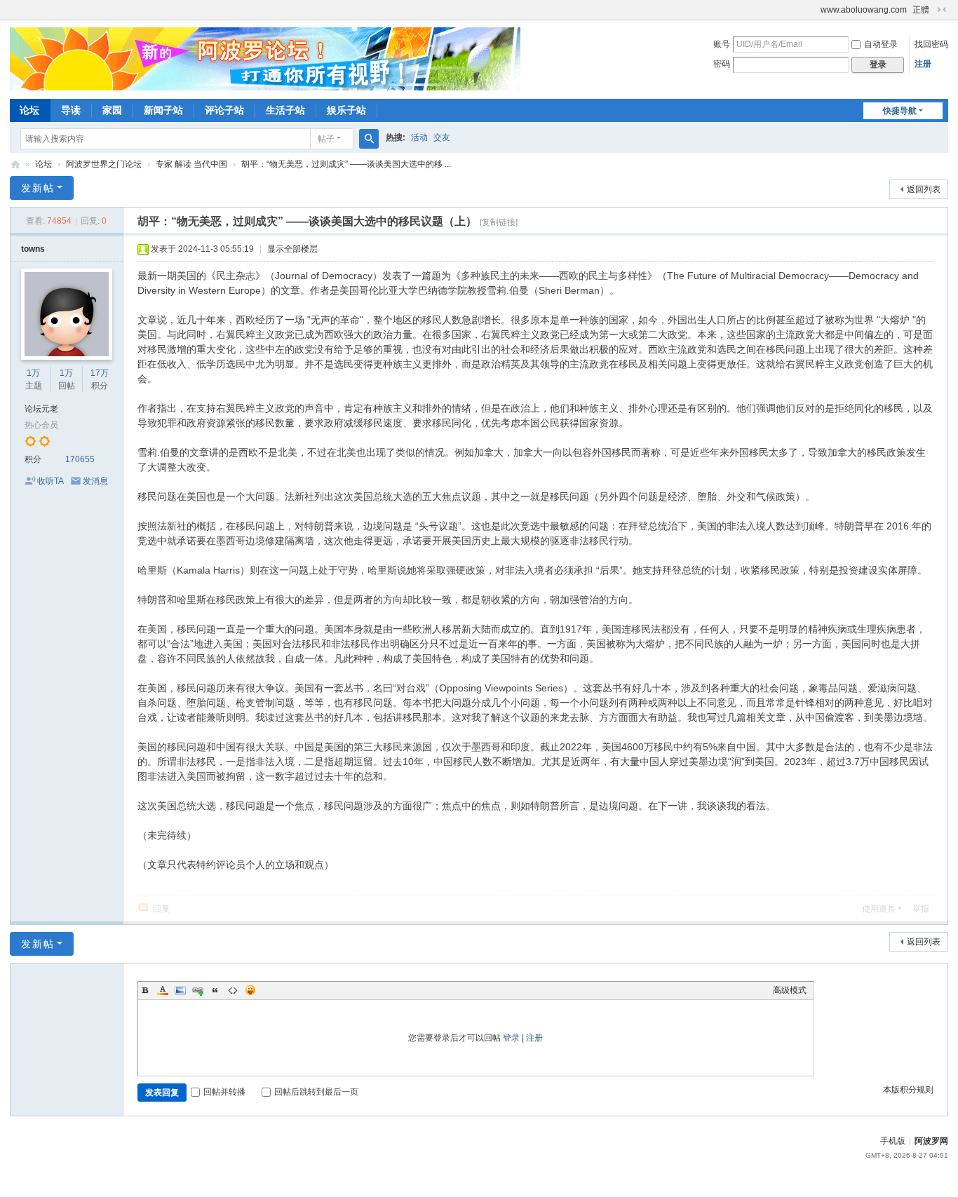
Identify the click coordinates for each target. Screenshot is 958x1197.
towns (33, 249)
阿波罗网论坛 (15, 164)
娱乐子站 (346, 110)
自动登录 (881, 44)
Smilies (250, 990)
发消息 (95, 481)
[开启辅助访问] (814, 10)
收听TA (50, 481)
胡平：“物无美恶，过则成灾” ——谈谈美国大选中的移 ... (346, 164)
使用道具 (879, 909)
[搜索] (369, 139)
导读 (71, 110)
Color (163, 990)
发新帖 (38, 188)
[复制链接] (499, 222)
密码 (721, 64)
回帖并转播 (224, 1092)
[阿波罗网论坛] (265, 58)
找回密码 (931, 44)
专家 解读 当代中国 (191, 164)
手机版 (892, 1141)
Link (198, 990)
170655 (80, 459)
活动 (419, 137)
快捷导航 (900, 111)
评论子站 (224, 110)
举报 (920, 909)
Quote (215, 990)
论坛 (29, 110)
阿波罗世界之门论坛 (104, 164)
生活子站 (285, 110)
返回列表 (923, 189)
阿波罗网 (931, 1141)
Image (180, 990)
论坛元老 (41, 409)
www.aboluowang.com (864, 10)
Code (233, 990)
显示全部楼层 (292, 249)
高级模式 (790, 990)
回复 (161, 909)
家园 (112, 110)
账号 (721, 44)
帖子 (326, 139)
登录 (511, 1038)
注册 (923, 64)
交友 (441, 137)
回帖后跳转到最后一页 (316, 1092)
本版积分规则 (908, 1090)
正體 (920, 10)
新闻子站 (163, 110)
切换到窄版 (942, 10)
